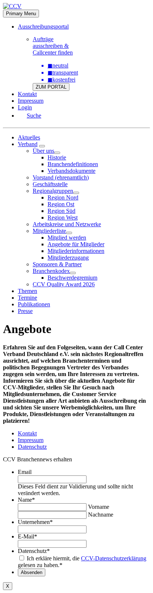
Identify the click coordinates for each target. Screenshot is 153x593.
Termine (27, 297)
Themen (27, 291)
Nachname (100, 514)
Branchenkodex (51, 271)
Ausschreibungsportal (43, 26)
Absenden (31, 572)
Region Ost (61, 204)
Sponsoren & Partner (57, 264)
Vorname (98, 507)
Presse (25, 311)
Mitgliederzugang (68, 257)
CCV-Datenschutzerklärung (113, 558)
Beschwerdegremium (72, 277)
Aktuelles (29, 137)
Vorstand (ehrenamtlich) (61, 177)
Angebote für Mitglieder (76, 244)
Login (25, 107)
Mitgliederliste (49, 231)
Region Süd (61, 211)
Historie (57, 157)
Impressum (30, 101)
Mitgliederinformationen (76, 251)
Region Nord (63, 197)
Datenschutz (32, 447)
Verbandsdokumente (71, 171)
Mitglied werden (67, 237)
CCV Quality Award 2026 (64, 284)
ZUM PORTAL (51, 87)
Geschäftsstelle (50, 184)
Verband (28, 144)
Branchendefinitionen (73, 164)
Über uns (43, 151)
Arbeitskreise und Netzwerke (67, 224)
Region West (63, 217)
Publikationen (34, 304)
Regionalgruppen (53, 191)
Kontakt (27, 94)
